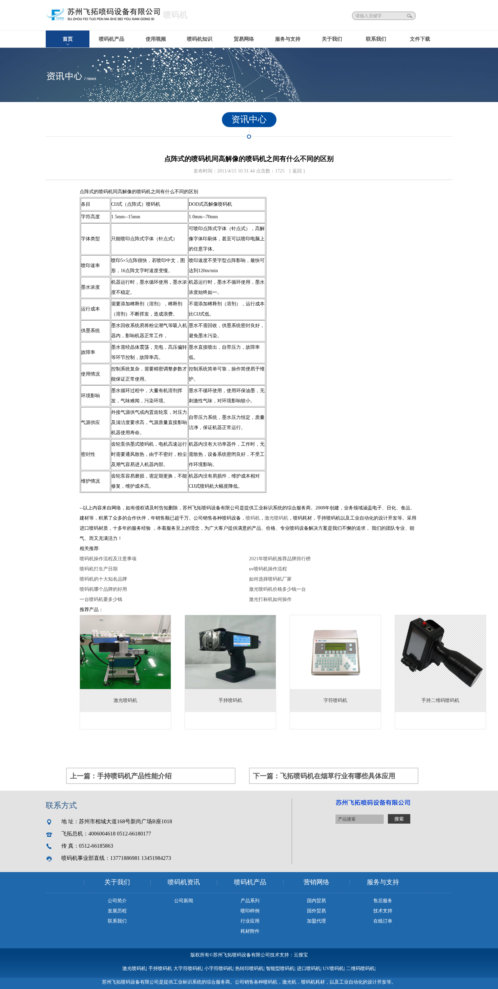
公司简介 (117, 900)
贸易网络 (244, 39)
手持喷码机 (160, 968)
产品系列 (250, 900)
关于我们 (332, 39)
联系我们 (376, 39)
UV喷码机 (333, 968)
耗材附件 (250, 931)
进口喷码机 (308, 968)
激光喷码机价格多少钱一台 (277, 589)
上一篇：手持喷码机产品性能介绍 (121, 776)
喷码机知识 (199, 39)
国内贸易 (316, 900)
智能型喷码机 (280, 968)
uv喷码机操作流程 (268, 568)
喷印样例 (250, 910)
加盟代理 (316, 921)
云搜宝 (301, 954)
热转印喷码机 (249, 968)
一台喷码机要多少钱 (101, 599)
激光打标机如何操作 (270, 599)
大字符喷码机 (187, 968)
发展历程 (117, 910)
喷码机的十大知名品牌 (103, 579)
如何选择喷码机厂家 (270, 579)
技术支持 (382, 910)
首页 (68, 39)
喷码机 (253, 518)
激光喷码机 (276, 518)
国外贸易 (316, 910)
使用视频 (156, 39)
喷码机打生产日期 (99, 568)
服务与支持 (287, 39)
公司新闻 (183, 900)
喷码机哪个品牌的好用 (103, 589)
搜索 (410, 16)
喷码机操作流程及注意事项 (108, 558)
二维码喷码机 (360, 968)
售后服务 (382, 900)
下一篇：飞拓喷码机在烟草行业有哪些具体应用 (324, 776)
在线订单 (382, 921)
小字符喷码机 (218, 968)
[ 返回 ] (297, 171)
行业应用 (250, 921)
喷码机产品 (111, 39)
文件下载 (420, 39)
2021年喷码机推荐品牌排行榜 (280, 558)
